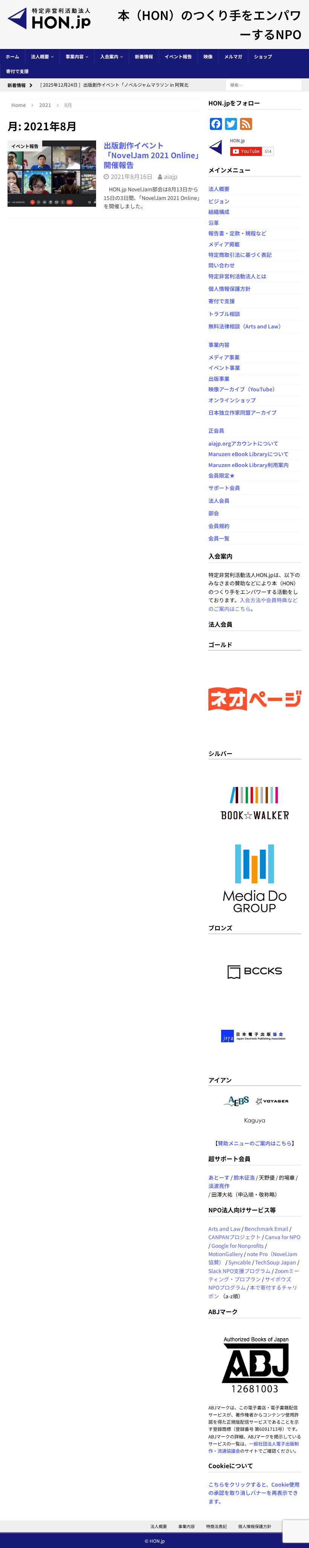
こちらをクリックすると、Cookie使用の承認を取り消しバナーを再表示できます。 (254, 1493)
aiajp (170, 176)
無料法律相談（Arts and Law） (246, 326)
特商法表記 (216, 1526)
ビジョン (218, 201)
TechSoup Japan (275, 1262)
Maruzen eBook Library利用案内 (248, 465)
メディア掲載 (224, 244)
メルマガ (233, 56)
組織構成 (218, 211)
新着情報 (144, 56)
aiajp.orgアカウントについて (243, 443)
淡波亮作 (218, 1185)
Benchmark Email (266, 1228)
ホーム (12, 56)
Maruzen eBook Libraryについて (248, 454)
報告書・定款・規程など (237, 233)
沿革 (213, 222)
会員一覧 (218, 538)
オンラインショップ (232, 400)
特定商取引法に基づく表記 (240, 254)
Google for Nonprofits (237, 1245)
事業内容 (75, 56)
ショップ (263, 56)
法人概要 (40, 56)
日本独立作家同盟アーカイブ (242, 412)
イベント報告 (178, 56)
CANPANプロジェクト (234, 1237)
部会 (213, 513)
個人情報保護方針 (229, 288)
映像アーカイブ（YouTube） (243, 389)
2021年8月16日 (132, 176)
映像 (208, 56)
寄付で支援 (17, 71)
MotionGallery (225, 1254)
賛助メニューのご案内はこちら (255, 1143)
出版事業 (218, 378)
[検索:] (263, 84)
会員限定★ (221, 475)
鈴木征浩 (244, 1177)
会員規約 (218, 526)
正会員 (216, 430)
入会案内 (109, 56)
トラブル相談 (224, 314)
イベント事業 (224, 367)
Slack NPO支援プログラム (239, 1271)
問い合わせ (221, 265)
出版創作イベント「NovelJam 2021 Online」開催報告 (151, 155)
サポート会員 (224, 488)
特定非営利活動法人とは (237, 276)
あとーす (218, 1177)
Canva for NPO (282, 1237)
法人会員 (218, 500)
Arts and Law (224, 1228)
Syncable (239, 1262)
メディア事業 (224, 357)
